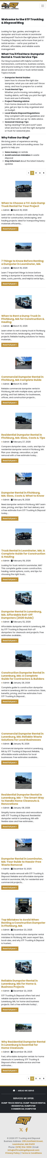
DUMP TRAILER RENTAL (34, 1103)
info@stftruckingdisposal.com (23, 1150)
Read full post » (10, 229)
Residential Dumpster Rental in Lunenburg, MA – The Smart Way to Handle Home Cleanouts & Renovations (22, 799)
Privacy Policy (12, 1153)
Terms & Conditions (31, 1153)
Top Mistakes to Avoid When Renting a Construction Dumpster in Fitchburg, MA (23, 923)
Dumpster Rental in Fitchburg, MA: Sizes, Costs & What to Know (22, 494)
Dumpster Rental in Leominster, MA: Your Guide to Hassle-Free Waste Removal (22, 862)
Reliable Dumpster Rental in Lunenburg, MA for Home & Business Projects (19, 984)
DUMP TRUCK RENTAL (12, 1103)
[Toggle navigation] (43, 6)
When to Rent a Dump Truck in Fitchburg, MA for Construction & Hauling (22, 319)
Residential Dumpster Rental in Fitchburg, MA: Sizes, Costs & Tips (23, 436)
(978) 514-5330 (23, 1147)
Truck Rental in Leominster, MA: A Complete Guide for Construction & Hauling (23, 553)
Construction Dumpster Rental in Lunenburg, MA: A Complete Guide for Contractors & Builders (22, 676)
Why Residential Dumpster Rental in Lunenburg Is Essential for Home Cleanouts (23, 1045)
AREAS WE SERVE (26, 1090)
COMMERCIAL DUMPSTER (23, 1108)
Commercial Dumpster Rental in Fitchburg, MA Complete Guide (22, 378)
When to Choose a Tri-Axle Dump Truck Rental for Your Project (23, 204)
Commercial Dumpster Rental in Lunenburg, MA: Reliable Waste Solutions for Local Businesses (22, 737)
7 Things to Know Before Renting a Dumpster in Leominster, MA (22, 262)
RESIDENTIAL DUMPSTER (23, 1105)
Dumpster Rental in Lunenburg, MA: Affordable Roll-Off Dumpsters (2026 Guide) (21, 614)
